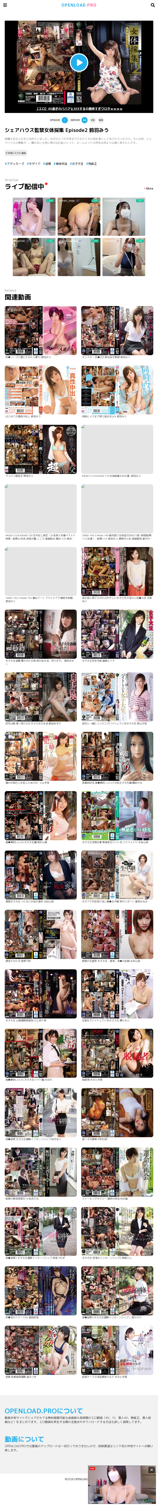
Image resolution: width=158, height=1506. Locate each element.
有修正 (92, 164)
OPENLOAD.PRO (83, 1479)
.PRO (79, 5)
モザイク (35, 164)
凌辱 (48, 164)
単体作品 (61, 164)
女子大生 (78, 164)
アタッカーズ (15, 164)
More (149, 188)
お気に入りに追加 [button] (17, 153)
